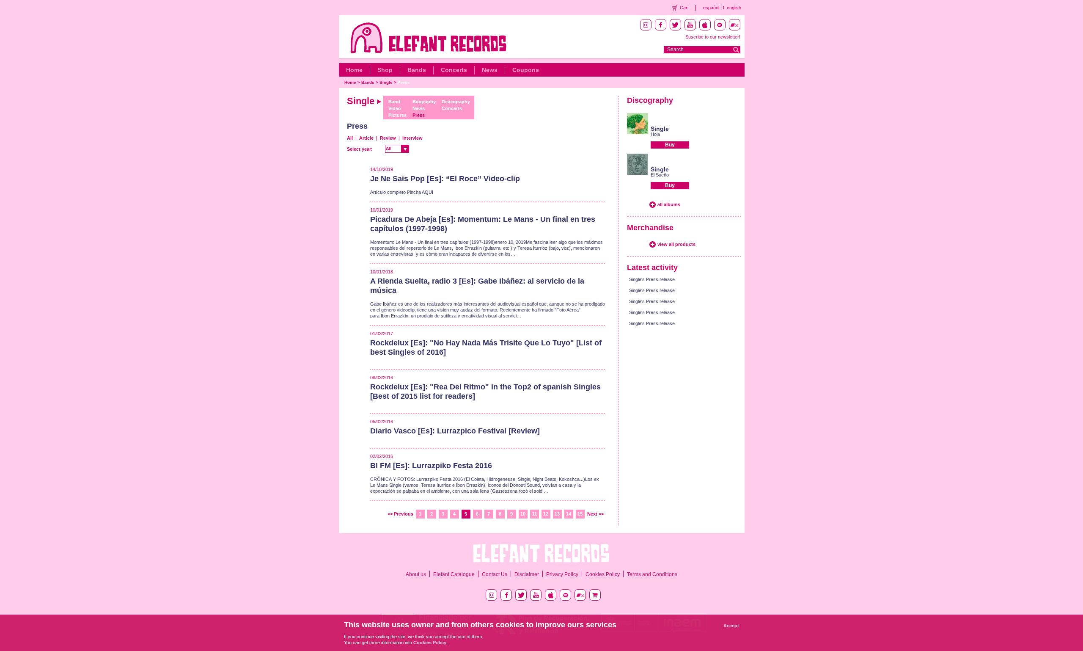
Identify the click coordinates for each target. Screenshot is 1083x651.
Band (394, 101)
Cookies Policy (602, 574)
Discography (456, 101)
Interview (412, 138)
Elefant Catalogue (454, 574)
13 (557, 513)
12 (545, 513)
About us (416, 574)
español (711, 7)
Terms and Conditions (652, 574)
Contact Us (494, 574)
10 (522, 513)
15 (580, 513)
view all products (676, 244)
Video (394, 108)
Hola (655, 134)
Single (386, 82)
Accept (731, 625)
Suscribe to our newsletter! (712, 36)
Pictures (397, 115)
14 (568, 513)
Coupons (525, 69)
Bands (416, 69)
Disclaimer (526, 574)
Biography (424, 101)
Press (404, 82)
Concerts (454, 69)
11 (534, 513)
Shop (385, 69)
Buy (670, 145)
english (734, 7)
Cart (684, 7)
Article (366, 138)
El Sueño (660, 174)
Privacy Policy (562, 574)
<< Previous (400, 513)
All (350, 138)
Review (388, 138)
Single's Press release (652, 279)
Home (354, 69)
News (490, 69)
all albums (668, 204)
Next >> (595, 513)
